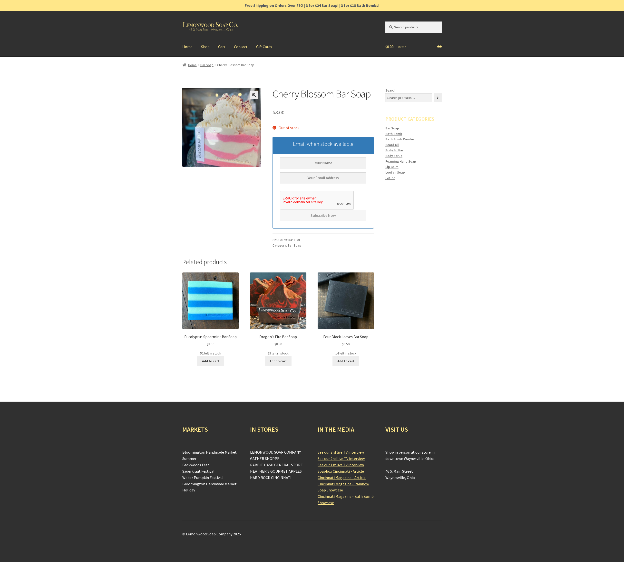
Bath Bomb (393, 134)
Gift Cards (264, 46)
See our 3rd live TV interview (341, 452)
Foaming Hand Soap (400, 161)
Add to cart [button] (210, 361)
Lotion (390, 178)
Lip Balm (392, 167)
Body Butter (394, 150)
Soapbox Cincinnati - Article (341, 471)
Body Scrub (393, 156)
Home (187, 46)
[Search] (438, 97)
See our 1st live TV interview (341, 464)
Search (390, 90)
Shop (205, 46)
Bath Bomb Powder (399, 139)
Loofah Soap (395, 172)
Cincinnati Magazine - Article (342, 477)
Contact (241, 46)
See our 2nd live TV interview (341, 458)
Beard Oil (392, 145)
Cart (221, 46)
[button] (254, 95)
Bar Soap (207, 65)
